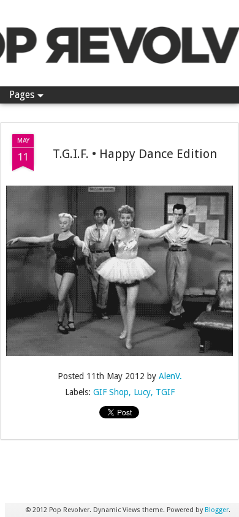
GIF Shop (111, 392)
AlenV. (170, 376)
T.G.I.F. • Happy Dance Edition (135, 153)
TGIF (165, 392)
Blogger (217, 510)
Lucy (142, 392)
